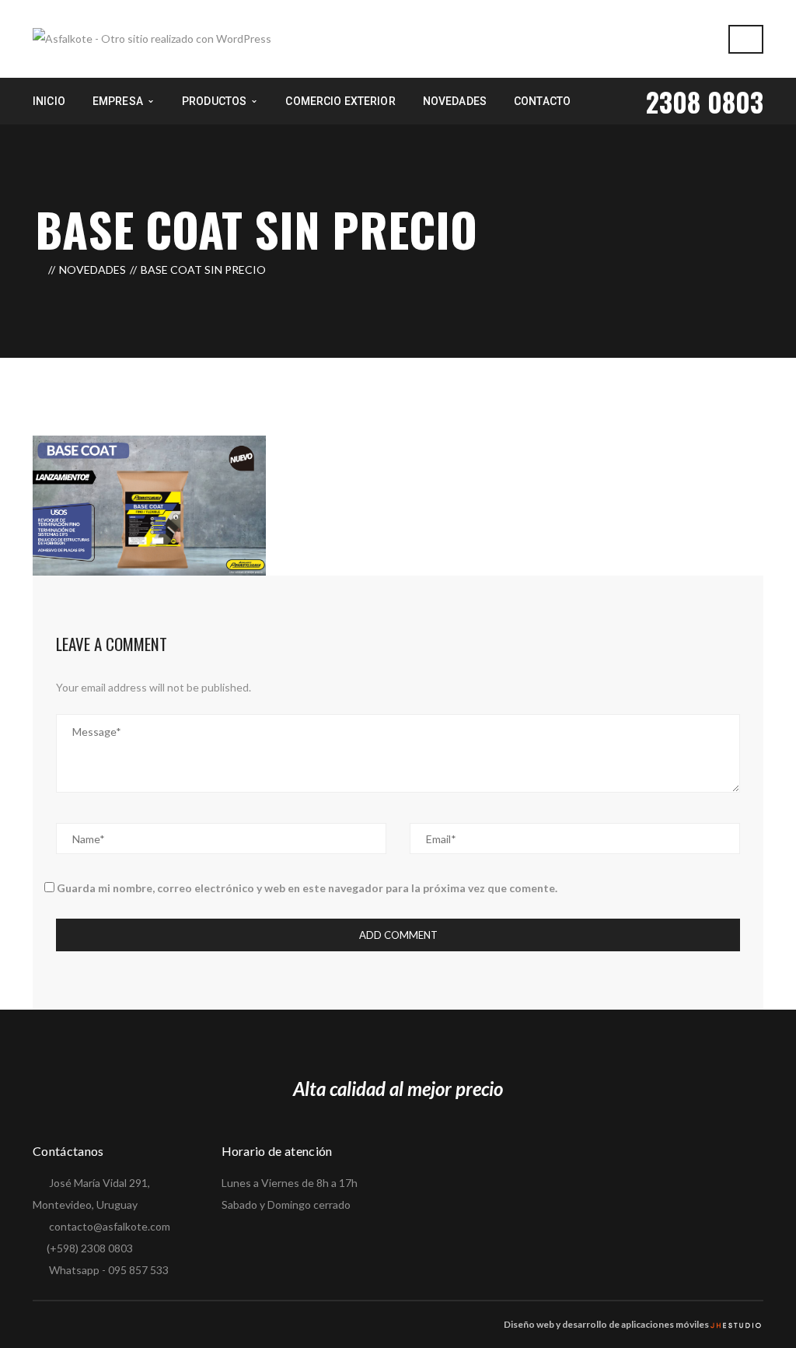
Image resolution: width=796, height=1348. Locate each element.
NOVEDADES (92, 269)
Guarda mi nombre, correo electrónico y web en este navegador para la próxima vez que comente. (307, 888)
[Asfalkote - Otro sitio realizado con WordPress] (152, 37)
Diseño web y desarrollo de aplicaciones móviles (606, 1324)
